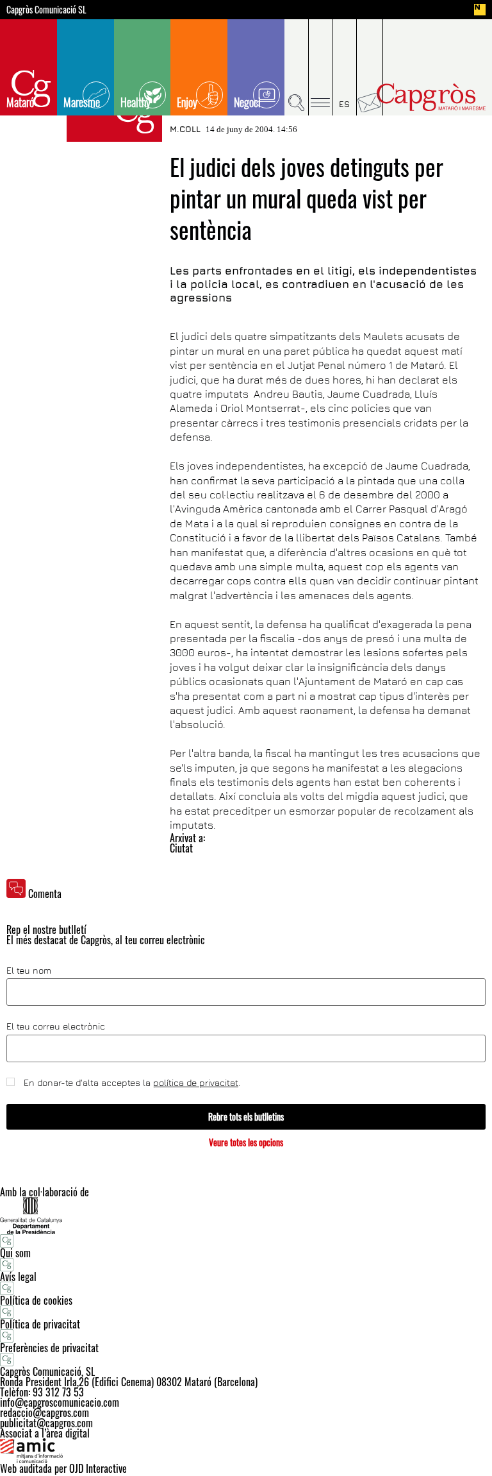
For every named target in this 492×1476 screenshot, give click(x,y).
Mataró (20, 102)
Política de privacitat (40, 1324)
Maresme (81, 102)
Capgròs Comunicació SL (46, 9)
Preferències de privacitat (49, 1347)
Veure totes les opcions (246, 1142)
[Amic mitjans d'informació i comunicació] (246, 1451)
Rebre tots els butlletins (246, 1116)
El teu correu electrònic (55, 1026)
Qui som (15, 1252)
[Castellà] (344, 67)
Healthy (135, 102)
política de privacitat (195, 1082)
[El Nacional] (480, 9)
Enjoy (187, 102)
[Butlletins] (370, 67)
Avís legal (18, 1276)
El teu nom (28, 970)
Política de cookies (36, 1300)
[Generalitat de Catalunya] (246, 1215)
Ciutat (181, 848)
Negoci (247, 102)
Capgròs (431, 97)
